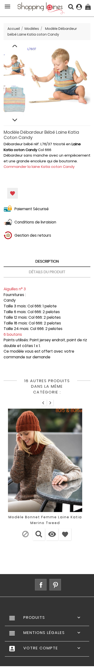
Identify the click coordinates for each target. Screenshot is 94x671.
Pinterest (55, 584)
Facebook (40, 584)
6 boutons (13, 334)
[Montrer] (39, 534)
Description (47, 261)
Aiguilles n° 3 (15, 288)
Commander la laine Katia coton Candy (39, 166)
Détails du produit (47, 272)
